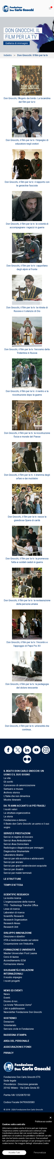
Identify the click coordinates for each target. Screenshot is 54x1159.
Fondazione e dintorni (15, 820)
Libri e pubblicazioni (14, 1008)
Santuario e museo (13, 789)
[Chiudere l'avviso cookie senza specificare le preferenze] (50, 1117)
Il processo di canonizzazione (19, 785)
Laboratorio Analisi (13, 855)
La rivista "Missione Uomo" (18, 1004)
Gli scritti (8, 781)
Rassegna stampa (15, 1034)
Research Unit (11, 926)
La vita (7, 778)
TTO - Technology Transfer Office (21, 905)
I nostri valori (10, 809)
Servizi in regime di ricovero (18, 837)
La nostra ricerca (12, 898)
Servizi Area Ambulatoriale (17, 840)
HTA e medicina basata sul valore (21, 940)
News (7, 994)
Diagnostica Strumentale (16, 851)
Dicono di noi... (11, 1001)
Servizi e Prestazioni (17, 833)
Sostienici (10, 1018)
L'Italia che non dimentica (17, 796)
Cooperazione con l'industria (18, 943)
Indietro (8, 55)
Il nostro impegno (13, 977)
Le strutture (12, 878)
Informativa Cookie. (41, 1143)
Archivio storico (12, 792)
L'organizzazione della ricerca (19, 901)
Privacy (9, 1052)
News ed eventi (13, 990)
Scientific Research (16, 894)
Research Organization (15, 919)
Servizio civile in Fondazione (19, 1028)
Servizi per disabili (13, 869)
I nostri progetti (12, 980)
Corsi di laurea (11, 956)
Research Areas (12, 923)
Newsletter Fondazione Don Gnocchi (23, 1012)
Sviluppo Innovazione (18, 932)
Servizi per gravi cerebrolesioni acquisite (25, 865)
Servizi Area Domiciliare (16, 844)
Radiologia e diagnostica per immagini (24, 847)
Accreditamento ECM (15, 960)
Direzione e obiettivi (14, 936)
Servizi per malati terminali (18, 872)
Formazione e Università (19, 949)
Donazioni (9, 1021)
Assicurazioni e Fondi (17, 1046)
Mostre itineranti (12, 799)
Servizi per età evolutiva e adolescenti (24, 858)
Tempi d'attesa (13, 884)
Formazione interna (14, 964)
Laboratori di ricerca (14, 912)
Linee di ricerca (12, 908)
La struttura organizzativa (17, 813)
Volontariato (10, 1025)
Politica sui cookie (43, 1121)
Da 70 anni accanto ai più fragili (24, 805)
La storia (8, 816)
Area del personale (16, 1040)
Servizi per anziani (13, 862)
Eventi (7, 997)
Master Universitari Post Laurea (20, 953)
